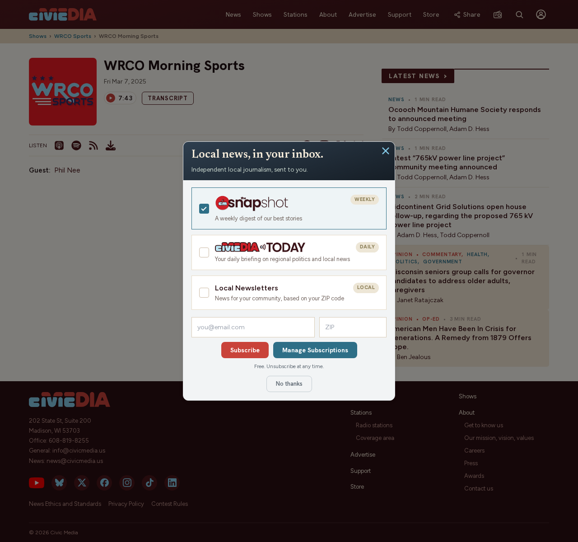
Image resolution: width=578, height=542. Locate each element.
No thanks (289, 384)
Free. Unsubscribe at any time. (289, 366)
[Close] (386, 151)
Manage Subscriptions (315, 350)
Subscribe (245, 350)
